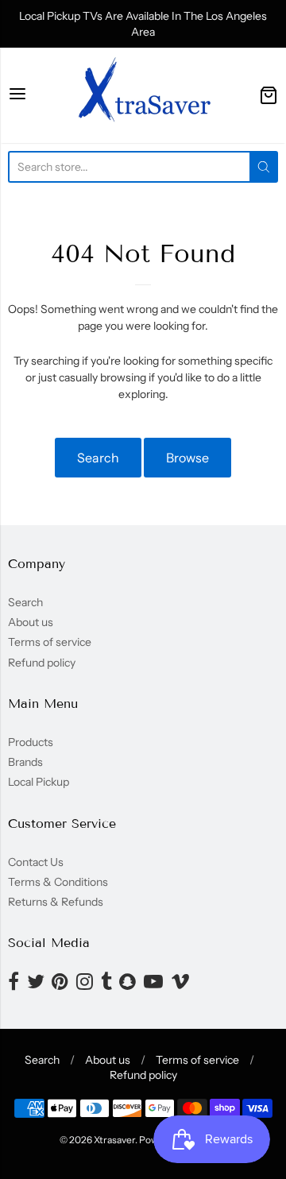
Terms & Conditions (58, 882)
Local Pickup (38, 782)
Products (30, 742)
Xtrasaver (114, 1140)
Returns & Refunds (55, 902)
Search (98, 458)
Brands (25, 762)
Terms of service (49, 642)
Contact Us (36, 862)
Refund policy (41, 662)
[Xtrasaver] (143, 95)
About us (30, 622)
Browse (187, 458)
